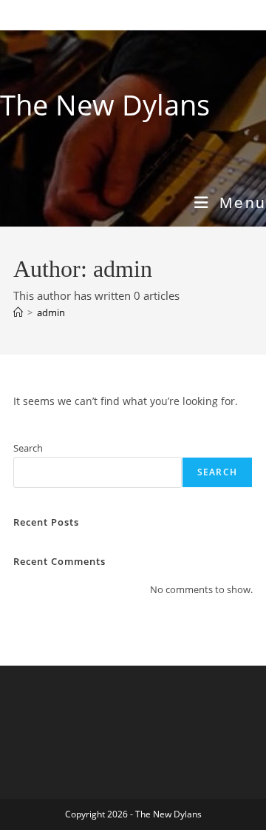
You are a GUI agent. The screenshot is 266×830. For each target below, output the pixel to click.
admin (51, 312)
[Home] (18, 312)
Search (28, 448)
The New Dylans (105, 104)
